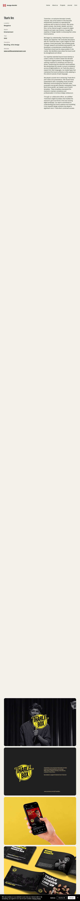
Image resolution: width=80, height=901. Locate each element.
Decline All (62, 898)
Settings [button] (52, 898)
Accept (71, 898)
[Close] (77, 897)
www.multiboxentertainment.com (15, 51)
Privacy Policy (36, 899)
